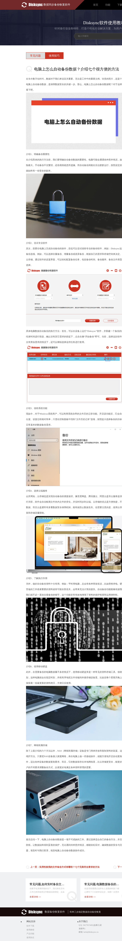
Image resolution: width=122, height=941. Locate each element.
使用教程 (30, 930)
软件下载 (30, 926)
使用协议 (30, 937)
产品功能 (30, 933)
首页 (95, 4)
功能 (107, 4)
